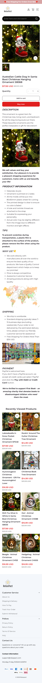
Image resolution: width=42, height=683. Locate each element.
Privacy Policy (7, 623)
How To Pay (6, 605)
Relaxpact (23, 677)
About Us (6, 597)
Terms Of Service (8, 631)
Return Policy (7, 627)
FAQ (4, 635)
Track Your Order (8, 609)
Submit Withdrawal (9, 614)
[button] (37, 9)
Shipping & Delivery (9, 601)
